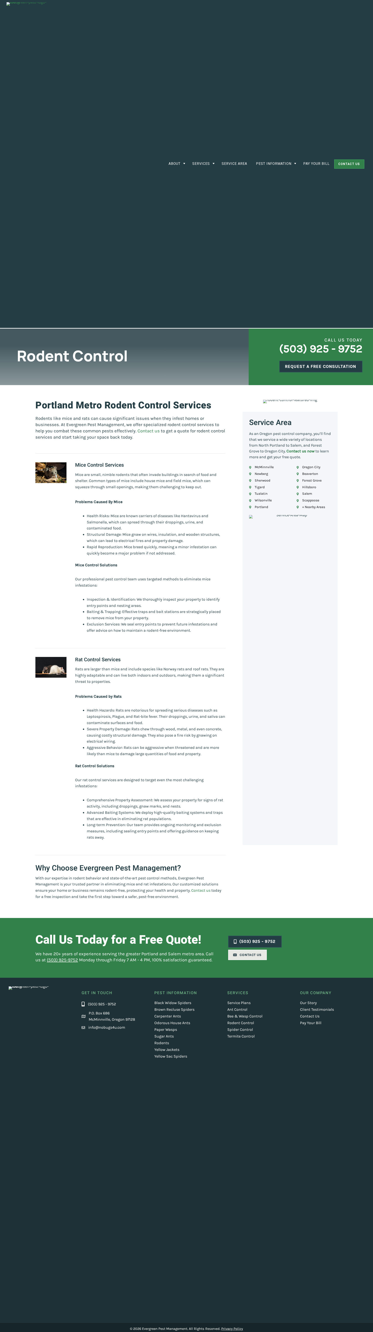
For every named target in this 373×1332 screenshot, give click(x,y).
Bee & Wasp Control (244, 1016)
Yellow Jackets (166, 1049)
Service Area (234, 163)
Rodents (161, 1043)
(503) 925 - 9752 (320, 348)
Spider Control (240, 1029)
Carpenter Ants (167, 1016)
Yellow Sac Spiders (170, 1056)
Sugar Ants (164, 1036)
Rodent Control (240, 1022)
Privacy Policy (232, 1329)
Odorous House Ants (172, 1022)
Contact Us (309, 1016)
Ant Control (237, 1009)
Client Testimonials (317, 1009)
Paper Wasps (165, 1029)
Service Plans (239, 1002)
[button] (349, 164)
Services (201, 163)
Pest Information (273, 163)
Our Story (308, 1002)
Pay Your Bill (316, 163)
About (174, 163)
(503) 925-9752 (62, 959)
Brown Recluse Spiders (174, 1009)
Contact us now (300, 451)
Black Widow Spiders (172, 1002)
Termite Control (241, 1036)
